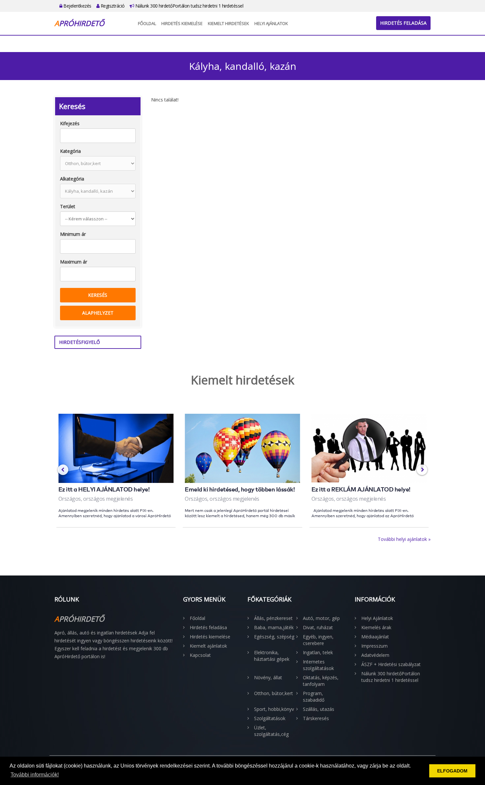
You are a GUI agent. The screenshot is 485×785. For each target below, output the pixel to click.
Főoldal (147, 23)
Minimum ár (73, 234)
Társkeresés (316, 718)
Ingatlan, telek (318, 652)
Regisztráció (112, 6)
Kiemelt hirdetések (228, 23)
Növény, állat (268, 677)
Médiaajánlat (375, 636)
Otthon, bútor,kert (273, 693)
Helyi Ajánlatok (271, 23)
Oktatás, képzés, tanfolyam (321, 680)
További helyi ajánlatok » (404, 539)
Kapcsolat (200, 655)
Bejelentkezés (76, 6)
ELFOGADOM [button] (452, 770)
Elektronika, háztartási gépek (271, 655)
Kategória (70, 151)
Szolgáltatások (269, 718)
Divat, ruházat (318, 627)
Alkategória (72, 179)
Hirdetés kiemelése (182, 23)
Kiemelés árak (376, 627)
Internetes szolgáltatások (318, 665)
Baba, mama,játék (274, 627)
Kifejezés (70, 123)
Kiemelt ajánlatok (208, 646)
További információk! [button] (35, 774)
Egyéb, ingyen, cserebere (318, 639)
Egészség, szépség (274, 636)
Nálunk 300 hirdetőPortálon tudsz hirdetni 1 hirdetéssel (188, 6)
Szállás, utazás (318, 709)
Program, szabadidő (313, 696)
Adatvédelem (375, 655)
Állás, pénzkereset (273, 618)
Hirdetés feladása (403, 23)
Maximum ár (73, 262)
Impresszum (374, 646)
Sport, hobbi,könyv (274, 709)
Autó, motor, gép (321, 618)
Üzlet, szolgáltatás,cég (271, 730)
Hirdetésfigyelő (79, 342)
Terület (67, 206)
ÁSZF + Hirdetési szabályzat (391, 664)
